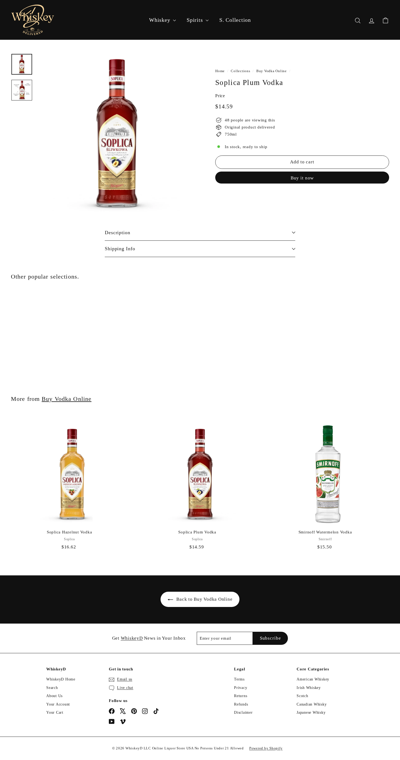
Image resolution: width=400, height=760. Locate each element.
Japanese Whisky (311, 712)
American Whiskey (313, 679)
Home (220, 71)
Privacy (240, 688)
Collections (240, 71)
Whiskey (160, 20)
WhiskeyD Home (60, 679)
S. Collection (235, 20)
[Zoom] (117, 133)
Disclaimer (243, 712)
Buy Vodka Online (271, 71)
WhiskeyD (132, 638)
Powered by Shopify (266, 748)
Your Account (58, 704)
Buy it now (302, 177)
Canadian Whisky (312, 704)
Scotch (302, 696)
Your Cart (54, 712)
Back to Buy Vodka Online (204, 599)
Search (52, 688)
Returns (240, 696)
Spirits (195, 20)
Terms (239, 679)
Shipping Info (120, 248)
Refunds (241, 704)
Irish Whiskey (309, 688)
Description (117, 232)
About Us (54, 696)
